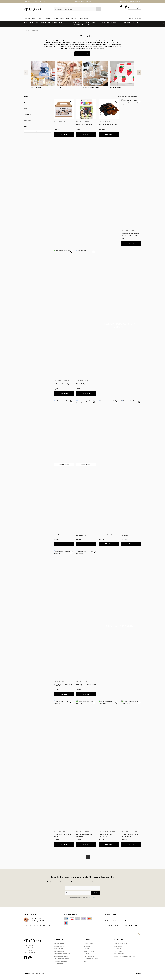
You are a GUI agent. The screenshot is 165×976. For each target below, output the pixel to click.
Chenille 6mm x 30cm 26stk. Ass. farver (62, 835)
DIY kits (59, 87)
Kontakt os (138, 18)
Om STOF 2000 (88, 943)
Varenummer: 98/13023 (60, 121)
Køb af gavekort (58, 963)
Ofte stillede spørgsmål (61, 956)
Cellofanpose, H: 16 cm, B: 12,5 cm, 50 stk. (63, 685)
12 (102, 857)
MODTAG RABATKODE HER (113, 958)
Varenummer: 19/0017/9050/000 (84, 121)
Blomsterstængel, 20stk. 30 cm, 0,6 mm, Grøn (85, 534)
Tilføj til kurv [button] (64, 134)
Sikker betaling (58, 948)
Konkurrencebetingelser (91, 958)
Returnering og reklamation (62, 953)
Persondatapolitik (89, 956)
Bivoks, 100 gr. (81, 384)
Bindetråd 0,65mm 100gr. (62, 384)
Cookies (86, 953)
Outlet (86, 18)
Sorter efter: (120, 96)
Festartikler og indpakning (91, 87)
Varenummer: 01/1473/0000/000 (62, 531)
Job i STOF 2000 (89, 951)
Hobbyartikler (64, 18)
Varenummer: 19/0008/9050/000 (62, 831)
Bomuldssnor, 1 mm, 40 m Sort (108, 534)
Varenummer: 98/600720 (127, 531)
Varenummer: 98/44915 (105, 121)
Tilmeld (95, 892)
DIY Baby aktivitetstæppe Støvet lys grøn (129, 835)
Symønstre (47, 18)
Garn (33, 18)
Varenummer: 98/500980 (127, 230)
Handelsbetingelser (59, 946)
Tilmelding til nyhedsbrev (61, 958)
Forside (27, 30)
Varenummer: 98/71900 (82, 380)
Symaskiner (55, 18)
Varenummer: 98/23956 (60, 681)
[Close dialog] (161, 922)
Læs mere (64, 544)
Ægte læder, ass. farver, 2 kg (108, 124)
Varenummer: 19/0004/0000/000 (107, 831)
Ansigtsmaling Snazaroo (84, 124)
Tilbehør (39, 18)
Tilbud (81, 18)
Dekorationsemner (36, 87)
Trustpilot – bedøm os (60, 961)
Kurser (86, 961)
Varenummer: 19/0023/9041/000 (62, 380)
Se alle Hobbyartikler (82, 54)
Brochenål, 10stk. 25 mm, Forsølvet (129, 534)
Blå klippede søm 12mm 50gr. (63, 534)
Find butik (130, 18)
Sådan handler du (59, 943)
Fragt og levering (59, 951)
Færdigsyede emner (116, 87)
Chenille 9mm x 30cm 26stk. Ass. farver (85, 835)
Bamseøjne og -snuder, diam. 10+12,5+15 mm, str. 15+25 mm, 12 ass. (130, 234)
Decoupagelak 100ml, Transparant (105, 835)
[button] (26, 72)
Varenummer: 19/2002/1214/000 (129, 831)
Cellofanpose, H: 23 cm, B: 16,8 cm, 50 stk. (86, 685)
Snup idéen (74, 18)
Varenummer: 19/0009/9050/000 (84, 831)
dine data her (91, 897)
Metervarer (27, 18)
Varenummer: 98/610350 (82, 531)
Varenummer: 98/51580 (105, 531)
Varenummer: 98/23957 (82, 681)
